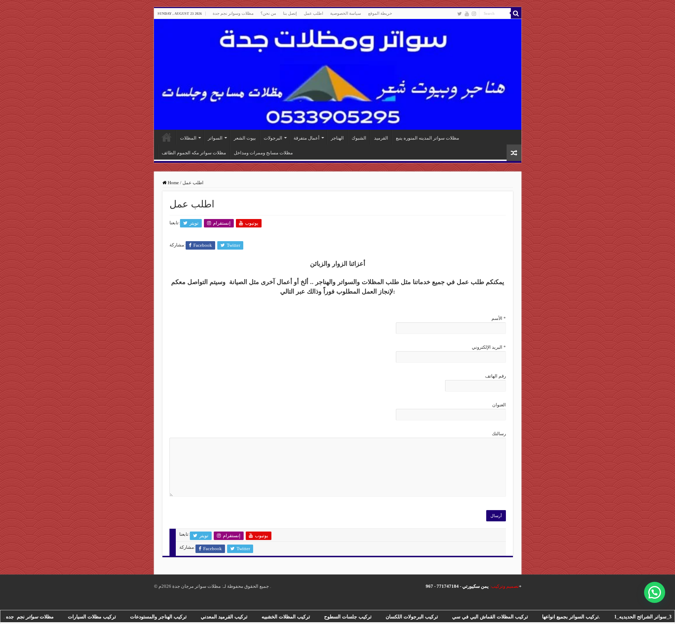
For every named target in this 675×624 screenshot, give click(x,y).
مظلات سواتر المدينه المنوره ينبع (427, 138)
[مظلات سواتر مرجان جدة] (337, 74)
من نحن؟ (268, 13)
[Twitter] (460, 13)
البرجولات (273, 138)
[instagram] (474, 13)
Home (173, 182)
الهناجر (337, 138)
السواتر (215, 138)
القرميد (381, 138)
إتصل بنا (290, 13)
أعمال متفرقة (307, 138)
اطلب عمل (313, 13)
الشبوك (359, 138)
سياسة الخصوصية (345, 13)
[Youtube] (467, 13)
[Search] (516, 13)
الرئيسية (167, 137)
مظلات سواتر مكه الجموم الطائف (194, 152)
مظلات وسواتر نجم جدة (233, 13)
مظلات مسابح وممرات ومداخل (263, 152)
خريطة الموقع (380, 13)
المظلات (188, 138)
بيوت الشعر (245, 138)
